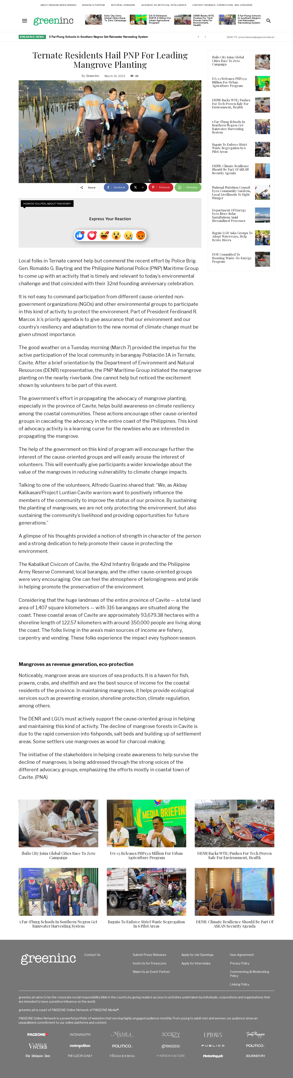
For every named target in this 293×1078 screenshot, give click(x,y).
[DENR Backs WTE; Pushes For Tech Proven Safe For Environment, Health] (182, 20)
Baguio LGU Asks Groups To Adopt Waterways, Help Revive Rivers (232, 236)
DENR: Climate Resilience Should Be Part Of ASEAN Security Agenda (230, 169)
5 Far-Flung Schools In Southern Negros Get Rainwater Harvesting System (249, 19)
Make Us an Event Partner (151, 971)
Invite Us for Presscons (149, 963)
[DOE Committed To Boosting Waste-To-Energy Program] (262, 259)
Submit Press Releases (149, 955)
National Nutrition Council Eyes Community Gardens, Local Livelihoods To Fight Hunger (231, 192)
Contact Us (92, 955)
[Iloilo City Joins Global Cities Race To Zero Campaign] (93, 20)
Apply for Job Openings (197, 955)
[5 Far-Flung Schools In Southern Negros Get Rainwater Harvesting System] (227, 20)
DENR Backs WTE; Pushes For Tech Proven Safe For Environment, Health (203, 20)
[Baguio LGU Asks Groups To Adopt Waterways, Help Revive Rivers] (262, 237)
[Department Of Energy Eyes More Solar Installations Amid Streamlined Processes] (262, 215)
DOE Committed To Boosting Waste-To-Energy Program (232, 258)
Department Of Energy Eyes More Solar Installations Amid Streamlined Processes (229, 215)
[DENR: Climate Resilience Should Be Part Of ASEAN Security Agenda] (262, 170)
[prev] (198, 36)
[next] (205, 36)
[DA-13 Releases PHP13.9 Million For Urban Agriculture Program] (138, 20)
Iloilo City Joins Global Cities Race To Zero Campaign (115, 18)
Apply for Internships (196, 963)
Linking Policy (239, 984)
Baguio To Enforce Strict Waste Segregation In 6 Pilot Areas (91, 37)
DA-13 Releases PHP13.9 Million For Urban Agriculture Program (160, 19)
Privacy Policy (239, 963)
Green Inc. (93, 75)
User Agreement (242, 955)
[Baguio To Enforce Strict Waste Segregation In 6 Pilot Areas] (262, 149)
